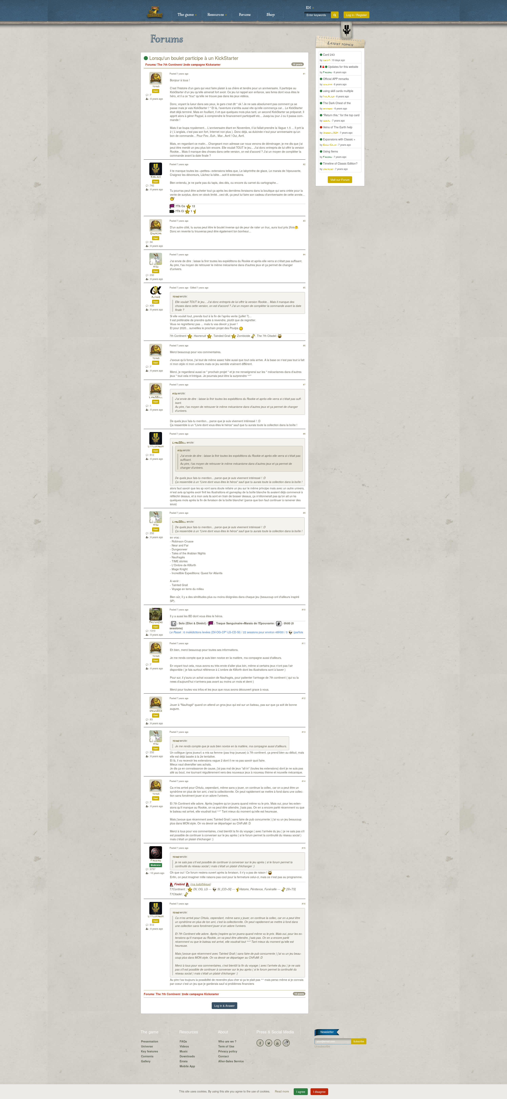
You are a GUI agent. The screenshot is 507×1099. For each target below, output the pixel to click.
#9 (304, 512)
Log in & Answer (224, 1006)
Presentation (149, 1041)
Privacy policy (227, 1051)
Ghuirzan (155, 233)
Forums (245, 15)
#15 (303, 847)
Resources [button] (216, 15)
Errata (184, 1061)
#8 (304, 433)
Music (184, 1051)
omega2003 (156, 711)
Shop (271, 15)
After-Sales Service (231, 1061)
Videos (184, 1046)
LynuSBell (156, 397)
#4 (304, 254)
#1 (304, 73)
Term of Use (226, 1046)
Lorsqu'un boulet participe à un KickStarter (193, 57)
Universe (147, 1046)
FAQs (183, 1041)
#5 (304, 287)
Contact (223, 1056)
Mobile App (187, 1066)
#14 (303, 781)
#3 (304, 220)
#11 (303, 643)
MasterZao (155, 622)
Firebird (156, 860)
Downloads (187, 1056)
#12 (303, 698)
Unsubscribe (322, 1046)
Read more (282, 1091)
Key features (149, 1051)
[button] (310, 8)
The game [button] (186, 15)
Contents (147, 1056)
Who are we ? (227, 1041)
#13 (303, 731)
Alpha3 (155, 297)
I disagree (319, 1092)
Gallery (146, 1061)
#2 (304, 164)
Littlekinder (156, 446)
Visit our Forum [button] (340, 180)
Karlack (156, 177)
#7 (304, 384)
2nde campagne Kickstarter (201, 64)
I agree (300, 1092)
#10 (303, 609)
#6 (304, 345)
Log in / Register (356, 15)
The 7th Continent (169, 64)
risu (155, 266)
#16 (303, 903)
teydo (155, 86)
